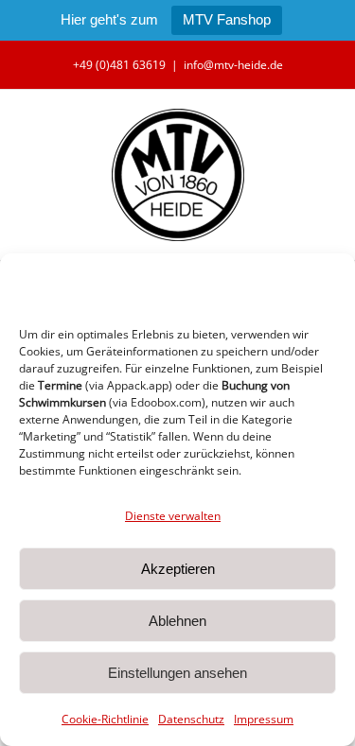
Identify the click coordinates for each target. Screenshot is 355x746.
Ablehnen (177, 621)
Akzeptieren (178, 569)
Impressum (263, 719)
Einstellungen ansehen (177, 673)
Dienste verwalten (173, 516)
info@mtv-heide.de (233, 65)
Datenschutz (191, 719)
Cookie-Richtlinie (105, 719)
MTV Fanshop (227, 19)
